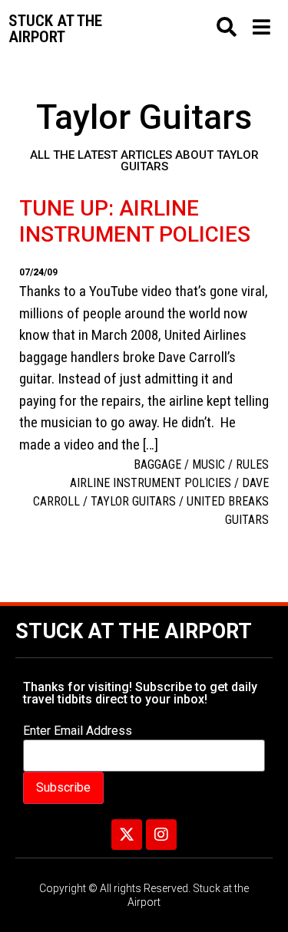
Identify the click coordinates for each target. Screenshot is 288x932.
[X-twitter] (126, 834)
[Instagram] (161, 834)
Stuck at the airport (55, 29)
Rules (252, 464)
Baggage (157, 464)
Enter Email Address (77, 731)
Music (208, 464)
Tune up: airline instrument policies (134, 221)
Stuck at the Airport (133, 631)
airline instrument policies (150, 483)
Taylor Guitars (133, 501)
